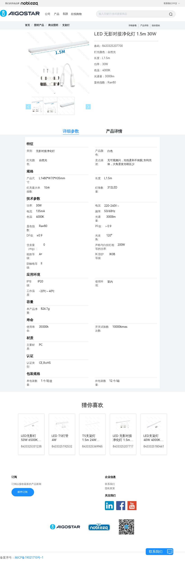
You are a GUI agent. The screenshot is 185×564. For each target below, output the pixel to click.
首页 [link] (27, 25)
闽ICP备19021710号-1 (29, 557)
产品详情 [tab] (114, 131)
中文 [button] (175, 3)
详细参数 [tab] (71, 131)
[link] (39, 25)
